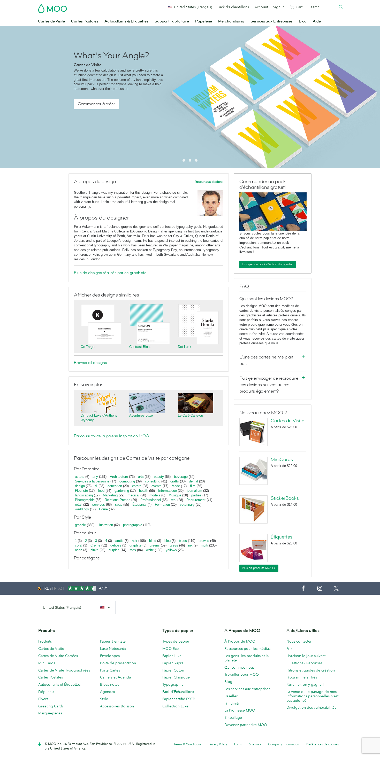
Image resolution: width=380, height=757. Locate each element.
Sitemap (255, 744)
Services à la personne (92, 481)
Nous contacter (298, 641)
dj (96, 486)
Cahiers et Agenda (115, 677)
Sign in (279, 7)
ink (190, 545)
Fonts (238, 744)
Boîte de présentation (118, 663)
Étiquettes (281, 537)
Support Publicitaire (172, 21)
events (156, 486)
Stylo (104, 699)
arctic (119, 541)
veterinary (187, 504)
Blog (303, 21)
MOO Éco (170, 648)
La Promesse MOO (239, 710)
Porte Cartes (110, 670)
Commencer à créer (96, 104)
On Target (88, 347)
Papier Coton (173, 670)
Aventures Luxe (141, 415)
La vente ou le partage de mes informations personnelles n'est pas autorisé (312, 696)
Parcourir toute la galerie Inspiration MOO (111, 436)
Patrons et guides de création (310, 670)
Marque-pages (50, 713)
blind (152, 541)
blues (183, 541)
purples (114, 550)
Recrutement (196, 500)
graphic (80, 525)
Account (261, 7)
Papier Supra (172, 663)
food (101, 491)
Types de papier (175, 641)
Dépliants (46, 691)
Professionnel (150, 500)
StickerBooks (285, 498)
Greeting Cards (51, 706)
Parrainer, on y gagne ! (305, 684)
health (143, 491)
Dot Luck (184, 347)
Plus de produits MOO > (259, 568)
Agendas (107, 691)
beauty (159, 477)
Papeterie (203, 21)
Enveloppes (110, 655)
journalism (194, 491)
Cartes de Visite (51, 21)
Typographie (173, 684)
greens (155, 545)
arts (141, 477)
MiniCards (282, 459)
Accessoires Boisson (117, 706)
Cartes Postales (84, 21)
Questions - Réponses (304, 663)
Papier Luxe (171, 655)
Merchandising (231, 21)
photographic (132, 525)
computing (127, 481)
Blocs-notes (109, 684)
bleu (167, 541)
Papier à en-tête (113, 641)
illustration (105, 525)
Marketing (110, 495)
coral (78, 545)
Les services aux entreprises (247, 688)
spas (118, 504)
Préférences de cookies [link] (322, 744)
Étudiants (139, 504)
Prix (289, 648)
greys (174, 545)
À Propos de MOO (239, 641)
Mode (176, 486)
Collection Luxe (175, 706)
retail (78, 504)
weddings (82, 509)
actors (79, 477)
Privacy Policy (218, 744)
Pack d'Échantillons (233, 7)
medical (133, 495)
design (80, 486)
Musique (175, 495)
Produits (45, 641)
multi (204, 545)
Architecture (119, 477)
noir (134, 541)
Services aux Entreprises (271, 21)
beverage (181, 477)
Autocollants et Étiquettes (59, 684)
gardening (122, 491)
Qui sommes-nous (239, 667)
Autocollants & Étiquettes (126, 21)
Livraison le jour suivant (305, 655)
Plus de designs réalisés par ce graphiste (110, 273)
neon (78, 550)
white (150, 550)
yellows (171, 550)
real (173, 500)
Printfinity (232, 703)
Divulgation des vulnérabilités (311, 707)
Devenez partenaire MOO (245, 724)
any (95, 477)
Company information (283, 744)
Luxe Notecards (113, 648)
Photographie (85, 500)
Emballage (233, 717)
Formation (162, 504)
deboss (115, 545)
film (192, 486)
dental (193, 481)
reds (133, 550)
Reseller (231, 696)
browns (204, 541)
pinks (94, 550)
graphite (135, 545)
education (115, 486)
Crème (95, 545)
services (98, 504)
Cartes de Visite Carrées (58, 655)
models (154, 495)
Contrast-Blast (140, 347)
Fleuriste (81, 491)
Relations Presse (117, 500)
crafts (174, 481)
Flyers (43, 699)
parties (196, 495)
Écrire (103, 509)
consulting (152, 481)
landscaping (84, 495)
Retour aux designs (209, 181)
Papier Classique (176, 677)
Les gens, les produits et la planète (246, 657)
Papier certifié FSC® (178, 699)
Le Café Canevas (191, 415)
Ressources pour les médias (247, 648)
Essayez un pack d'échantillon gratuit (267, 264)
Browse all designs (90, 362)
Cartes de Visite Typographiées (64, 670)
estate (136, 486)
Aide (317, 21)
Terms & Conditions (187, 744)
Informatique (167, 491)
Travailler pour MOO (241, 674)
